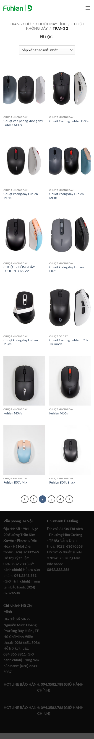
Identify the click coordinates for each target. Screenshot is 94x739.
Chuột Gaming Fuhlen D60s (69, 121)
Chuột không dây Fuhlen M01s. (20, 196)
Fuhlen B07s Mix (15, 482)
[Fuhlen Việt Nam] (17, 8)
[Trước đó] (25, 499)
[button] (88, 7)
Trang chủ (20, 24)
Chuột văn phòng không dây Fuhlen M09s (23, 123)
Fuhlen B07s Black (62, 482)
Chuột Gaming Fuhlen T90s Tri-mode (68, 342)
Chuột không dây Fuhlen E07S (66, 269)
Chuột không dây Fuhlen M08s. (66, 196)
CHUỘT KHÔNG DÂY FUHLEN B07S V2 (19, 269)
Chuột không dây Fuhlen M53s (20, 342)
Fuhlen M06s (58, 413)
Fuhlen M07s (12, 413)
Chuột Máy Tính (51, 24)
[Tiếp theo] (69, 499)
